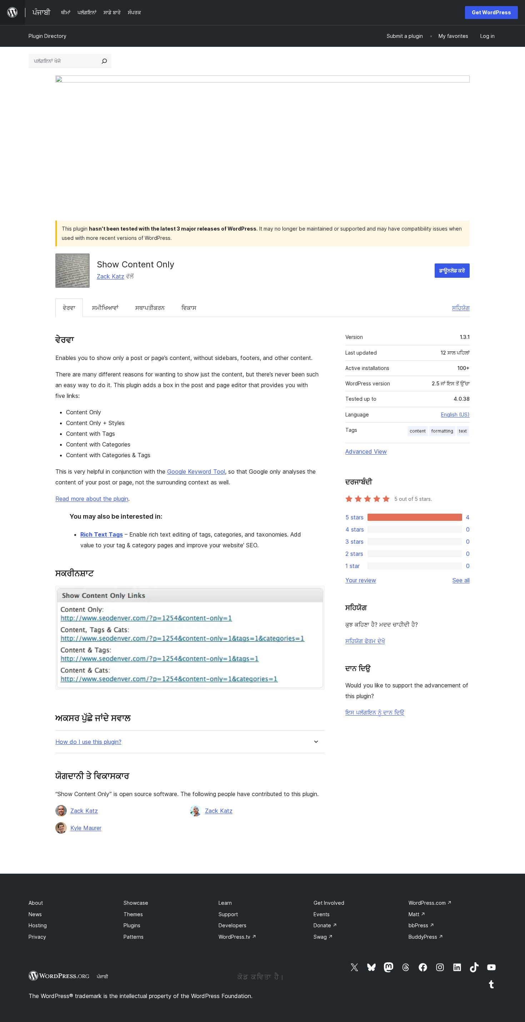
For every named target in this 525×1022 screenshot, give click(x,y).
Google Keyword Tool (196, 471)
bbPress (421, 925)
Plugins (132, 925)
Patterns (134, 937)
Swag (323, 937)
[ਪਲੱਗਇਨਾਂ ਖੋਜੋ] (104, 61)
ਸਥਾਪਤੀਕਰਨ (150, 307)
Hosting (38, 925)
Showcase (136, 903)
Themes (133, 914)
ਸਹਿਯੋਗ (461, 307)
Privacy (37, 937)
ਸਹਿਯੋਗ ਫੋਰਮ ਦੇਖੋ (365, 641)
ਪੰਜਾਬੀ (102, 976)
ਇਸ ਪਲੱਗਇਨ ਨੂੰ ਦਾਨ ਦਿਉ (374, 712)
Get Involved (329, 903)
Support (228, 914)
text (463, 431)
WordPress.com (430, 903)
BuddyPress (426, 937)
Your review (360, 580)
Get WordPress (491, 12)
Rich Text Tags (101, 534)
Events (322, 914)
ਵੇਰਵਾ (69, 307)
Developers (232, 925)
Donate (325, 925)
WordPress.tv (237, 937)
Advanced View (366, 451)
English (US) (455, 414)
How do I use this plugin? (88, 742)
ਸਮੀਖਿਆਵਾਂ (105, 307)
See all (461, 580)
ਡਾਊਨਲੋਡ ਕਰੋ (452, 270)
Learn (225, 903)
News (35, 914)
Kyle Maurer (85, 827)
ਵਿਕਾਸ (188, 307)
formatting (442, 431)
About (36, 903)
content (418, 431)
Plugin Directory (47, 36)
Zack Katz (110, 276)
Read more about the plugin (91, 498)
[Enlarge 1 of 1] (315, 595)
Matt (417, 914)
